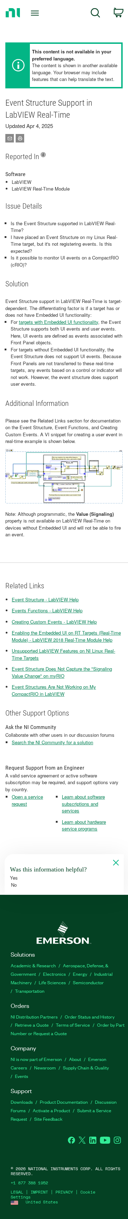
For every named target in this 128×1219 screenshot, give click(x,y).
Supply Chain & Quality (86, 1067)
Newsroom (45, 1067)
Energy (80, 973)
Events (21, 1076)
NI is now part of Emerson (36, 1059)
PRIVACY (64, 1192)
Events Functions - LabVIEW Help (47, 610)
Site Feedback (48, 1118)
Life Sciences (52, 982)
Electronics (54, 973)
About (75, 1059)
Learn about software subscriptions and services (83, 803)
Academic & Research (33, 965)
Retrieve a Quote (32, 1024)
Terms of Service (73, 1024)
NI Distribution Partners (34, 1016)
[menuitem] (95, 14)
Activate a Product (51, 1110)
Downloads (22, 1101)
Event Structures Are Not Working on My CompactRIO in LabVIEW (54, 690)
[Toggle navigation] (35, 13)
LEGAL (17, 1192)
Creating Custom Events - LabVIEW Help (54, 621)
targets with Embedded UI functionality (58, 322)
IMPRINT (39, 1192)
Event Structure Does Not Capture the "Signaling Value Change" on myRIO (62, 672)
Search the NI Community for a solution (52, 742)
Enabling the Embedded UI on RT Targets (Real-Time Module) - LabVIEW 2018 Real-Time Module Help (66, 636)
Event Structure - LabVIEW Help (45, 599)
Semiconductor (88, 982)
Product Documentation (64, 1101)
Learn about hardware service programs (84, 825)
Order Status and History (89, 1016)
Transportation (29, 990)
